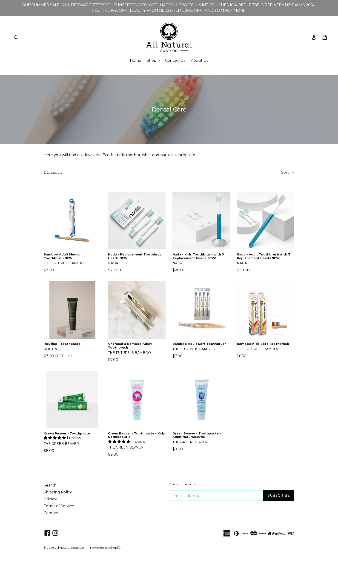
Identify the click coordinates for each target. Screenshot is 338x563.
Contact (51, 513)
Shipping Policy (58, 492)
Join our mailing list (183, 484)
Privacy (50, 499)
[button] (55, 438)
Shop (152, 60)
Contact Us (175, 60)
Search (50, 485)
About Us (199, 60)
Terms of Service (59, 506)
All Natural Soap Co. (70, 547)
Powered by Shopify (105, 547)
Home (135, 60)
